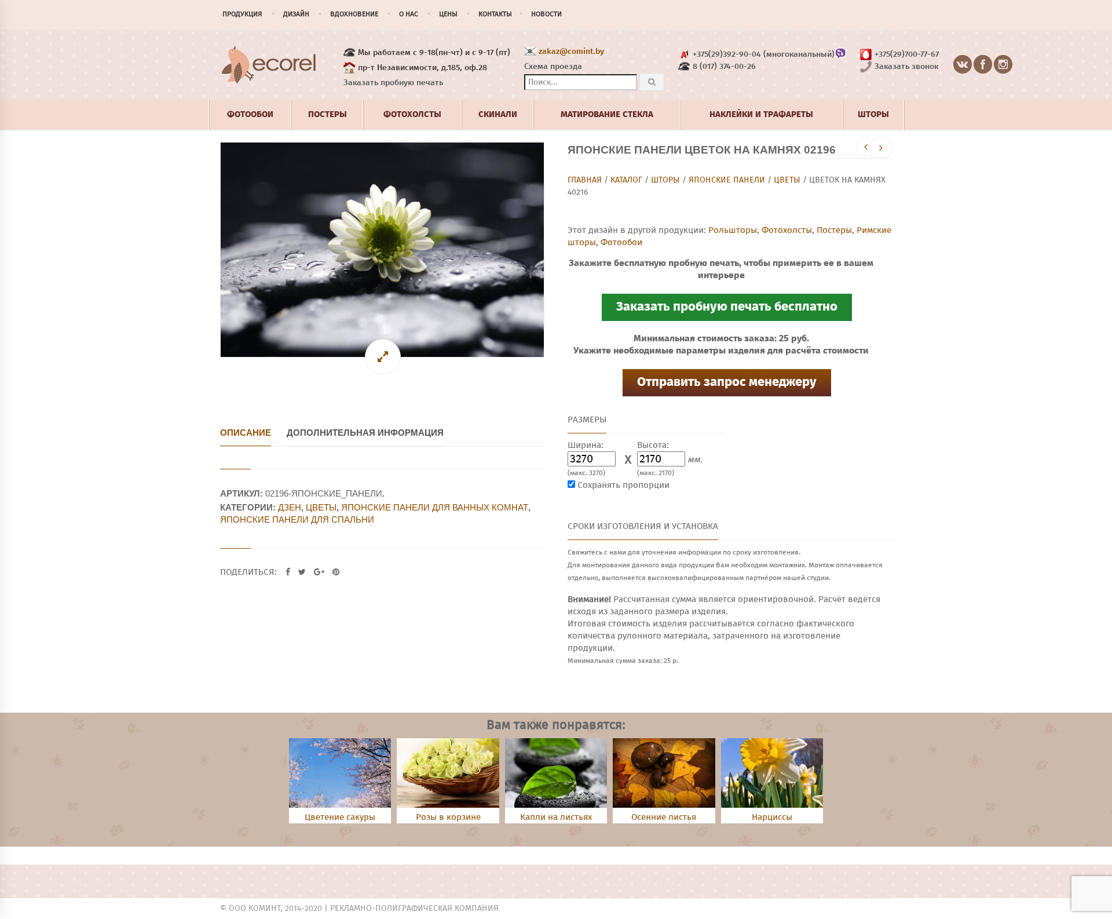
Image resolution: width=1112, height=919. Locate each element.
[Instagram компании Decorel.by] (1003, 65)
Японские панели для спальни (297, 519)
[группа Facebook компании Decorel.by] (983, 65)
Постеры (834, 230)
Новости (546, 14)
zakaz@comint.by (571, 52)
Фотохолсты (787, 230)
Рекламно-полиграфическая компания (414, 909)
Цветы (787, 180)
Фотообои (621, 242)
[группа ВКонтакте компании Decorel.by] (963, 65)
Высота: (653, 445)
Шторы (665, 180)
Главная (585, 180)
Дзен (289, 507)
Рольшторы (732, 230)
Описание (245, 432)
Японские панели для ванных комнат (434, 507)
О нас (408, 14)
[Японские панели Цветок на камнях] (382, 250)
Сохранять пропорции (623, 485)
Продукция (242, 14)
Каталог (626, 180)
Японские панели (727, 180)
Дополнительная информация (365, 432)
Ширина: (585, 445)
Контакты (495, 14)
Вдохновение (354, 14)
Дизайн (296, 14)
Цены (448, 14)
